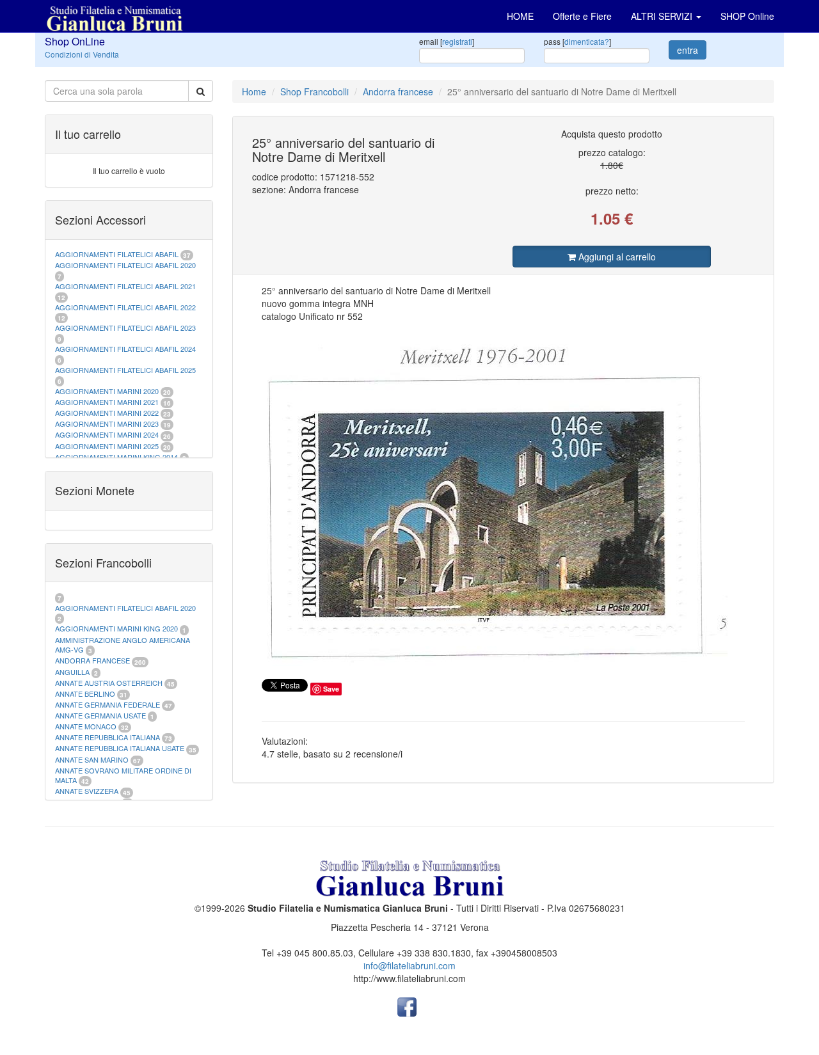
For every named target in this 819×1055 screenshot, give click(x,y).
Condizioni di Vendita (82, 54)
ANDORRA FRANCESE (92, 660)
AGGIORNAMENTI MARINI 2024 (107, 434)
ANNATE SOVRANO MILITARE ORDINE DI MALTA (123, 775)
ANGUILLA (72, 672)
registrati (457, 41)
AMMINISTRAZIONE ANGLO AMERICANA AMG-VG (122, 645)
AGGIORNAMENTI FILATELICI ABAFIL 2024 (125, 349)
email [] (446, 41)
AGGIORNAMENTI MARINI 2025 (107, 446)
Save (331, 689)
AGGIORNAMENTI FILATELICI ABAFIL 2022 (125, 307)
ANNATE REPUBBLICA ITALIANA (107, 737)
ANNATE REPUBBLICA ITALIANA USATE (120, 748)
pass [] (577, 41)
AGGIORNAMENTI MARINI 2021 (107, 402)
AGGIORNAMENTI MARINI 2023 (107, 423)
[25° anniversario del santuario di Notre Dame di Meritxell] (503, 497)
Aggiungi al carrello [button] (616, 256)
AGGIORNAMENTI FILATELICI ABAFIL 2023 (125, 327)
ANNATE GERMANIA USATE (100, 715)
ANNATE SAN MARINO (92, 759)
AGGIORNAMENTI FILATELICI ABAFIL (117, 254)
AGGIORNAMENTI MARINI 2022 (107, 413)
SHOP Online (747, 16)
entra (687, 50)
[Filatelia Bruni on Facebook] (407, 1005)
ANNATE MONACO (85, 726)
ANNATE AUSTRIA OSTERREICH (109, 683)
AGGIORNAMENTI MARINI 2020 (107, 391)
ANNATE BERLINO (85, 693)
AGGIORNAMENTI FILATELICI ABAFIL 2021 (125, 286)
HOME (520, 16)
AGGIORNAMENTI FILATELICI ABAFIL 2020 (125, 265)
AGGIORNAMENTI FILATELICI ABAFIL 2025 (125, 370)
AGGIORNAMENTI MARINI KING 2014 (116, 457)
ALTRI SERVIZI (663, 16)
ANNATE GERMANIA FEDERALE (107, 704)
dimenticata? (586, 41)
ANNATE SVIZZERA (86, 791)
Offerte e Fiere (582, 16)
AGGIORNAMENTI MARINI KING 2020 (116, 628)
